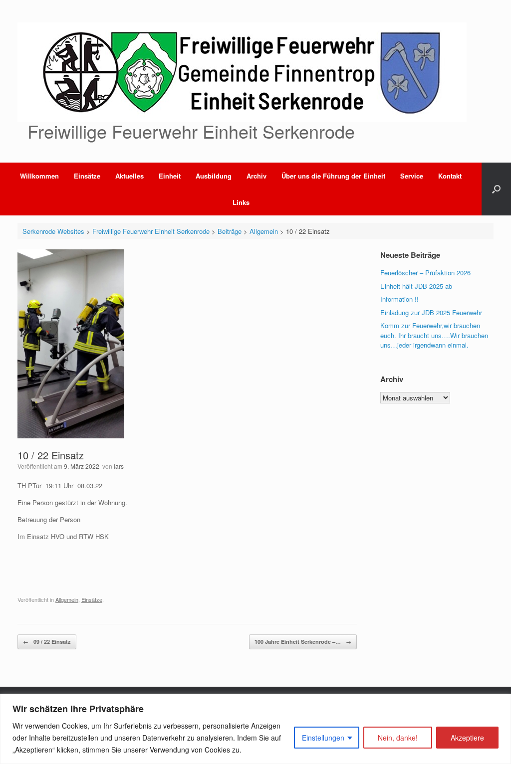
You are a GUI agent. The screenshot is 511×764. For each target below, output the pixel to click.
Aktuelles (129, 176)
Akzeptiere (467, 738)
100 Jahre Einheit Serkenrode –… (303, 641)
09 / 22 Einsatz (47, 641)
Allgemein (66, 599)
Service (411, 176)
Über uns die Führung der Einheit (333, 176)
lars (119, 466)
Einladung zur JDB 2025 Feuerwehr (431, 312)
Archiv (256, 176)
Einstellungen (323, 738)
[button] (496, 189)
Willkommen (39, 176)
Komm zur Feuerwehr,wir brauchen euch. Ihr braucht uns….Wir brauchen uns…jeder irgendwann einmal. (434, 335)
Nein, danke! (398, 738)
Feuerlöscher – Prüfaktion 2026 (425, 272)
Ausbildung (214, 176)
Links (241, 202)
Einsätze (87, 176)
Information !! (399, 299)
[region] (255, 729)
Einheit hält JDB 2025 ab (416, 286)
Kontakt (450, 176)
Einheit (170, 176)
